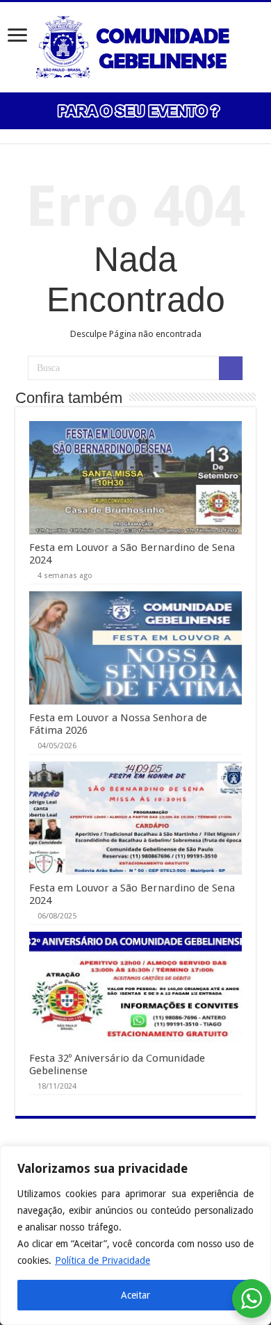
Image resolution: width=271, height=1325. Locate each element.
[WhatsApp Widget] (251, 1298)
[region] (135, 1235)
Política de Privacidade (102, 1260)
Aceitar (135, 1295)
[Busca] (231, 368)
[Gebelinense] (135, 44)
